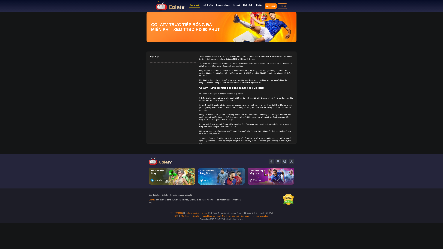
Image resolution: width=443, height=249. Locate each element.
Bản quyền (245, 216)
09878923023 (177, 213)
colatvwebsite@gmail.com (197, 213)
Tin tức (259, 5)
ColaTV (152, 200)
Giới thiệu (185, 216)
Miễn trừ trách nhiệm (261, 216)
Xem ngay (208, 180)
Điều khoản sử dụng (211, 216)
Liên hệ (196, 216)
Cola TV (247, 83)
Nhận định (247, 5)
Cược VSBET (270, 6)
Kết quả (236, 5)
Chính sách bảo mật (230, 216)
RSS (176, 216)
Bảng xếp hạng (223, 5)
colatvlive (159, 180)
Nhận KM (282, 6)
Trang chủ (194, 5)
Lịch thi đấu (207, 5)
